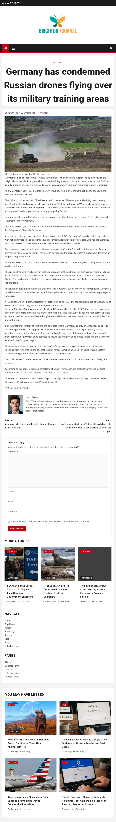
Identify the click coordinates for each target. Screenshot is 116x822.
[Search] (111, 48)
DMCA (8, 669)
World (8, 627)
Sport (7, 642)
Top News (57, 62)
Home (8, 620)
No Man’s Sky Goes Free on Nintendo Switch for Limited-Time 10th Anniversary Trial (28, 743)
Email (11, 501)
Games (11, 705)
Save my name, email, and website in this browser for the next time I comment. (51, 521)
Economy (9, 631)
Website (12, 511)
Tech (7, 638)
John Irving (27, 601)
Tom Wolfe (13, 112)
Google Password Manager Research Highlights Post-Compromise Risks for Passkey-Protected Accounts (84, 801)
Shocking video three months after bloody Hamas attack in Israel (30, 424)
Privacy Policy (12, 676)
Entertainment (12, 645)
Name (12, 491)
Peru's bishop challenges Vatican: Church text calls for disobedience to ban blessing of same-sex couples (85, 426)
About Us (9, 662)
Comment (13, 451)
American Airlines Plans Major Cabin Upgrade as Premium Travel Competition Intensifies (28, 801)
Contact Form (12, 665)
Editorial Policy (12, 672)
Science (8, 635)
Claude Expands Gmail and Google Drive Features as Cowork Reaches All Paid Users (84, 743)
